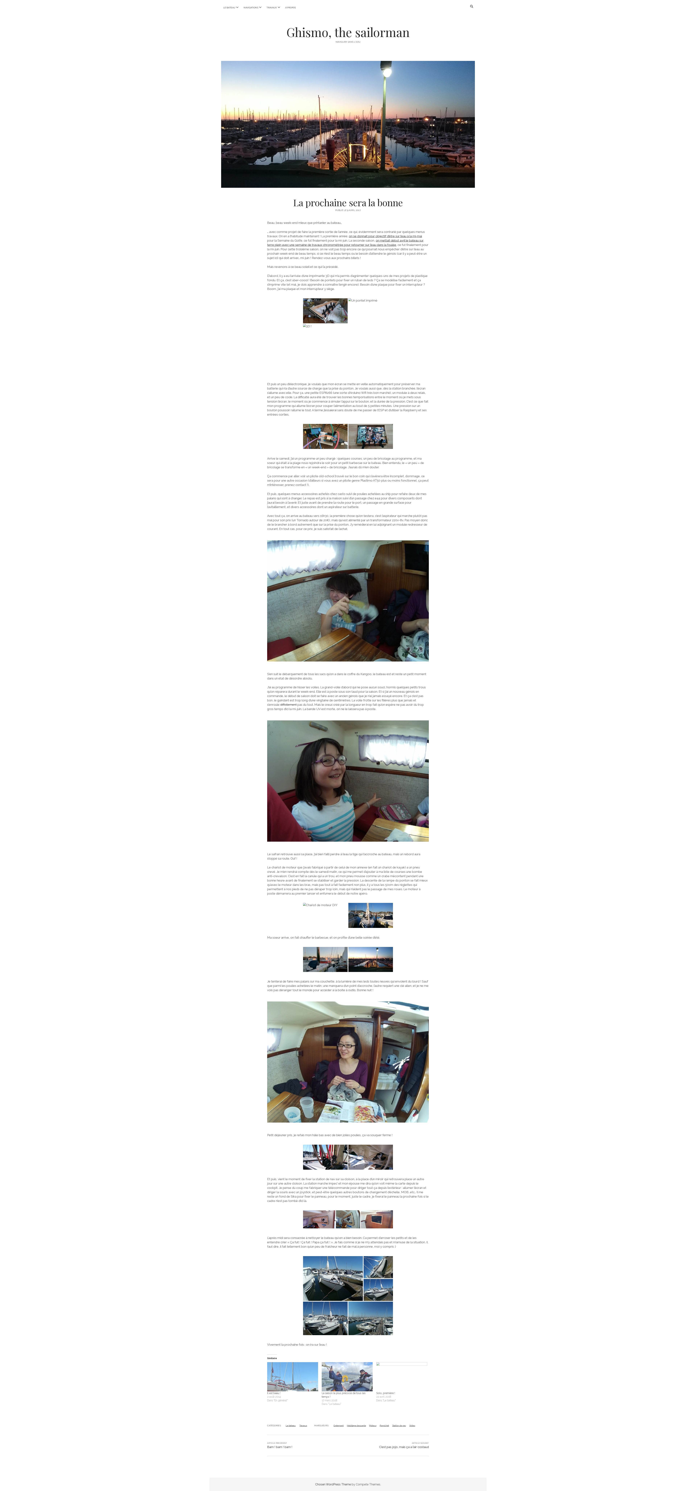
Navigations (251, 7)
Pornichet (384, 1425)
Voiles (412, 1425)
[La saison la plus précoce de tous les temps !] (347, 1376)
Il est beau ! (273, 1393)
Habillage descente (356, 1425)
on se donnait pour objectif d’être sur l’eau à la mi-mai (385, 236)
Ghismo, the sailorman (348, 32)
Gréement (339, 1425)
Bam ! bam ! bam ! (279, 1447)
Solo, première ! (385, 1393)
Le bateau (229, 7)
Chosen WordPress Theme (333, 1484)
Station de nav (399, 1425)
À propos (290, 7)
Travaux (272, 7)
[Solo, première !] (401, 1376)
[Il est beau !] (292, 1376)
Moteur (372, 1425)
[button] (325, 311)
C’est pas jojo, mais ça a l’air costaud (404, 1447)
